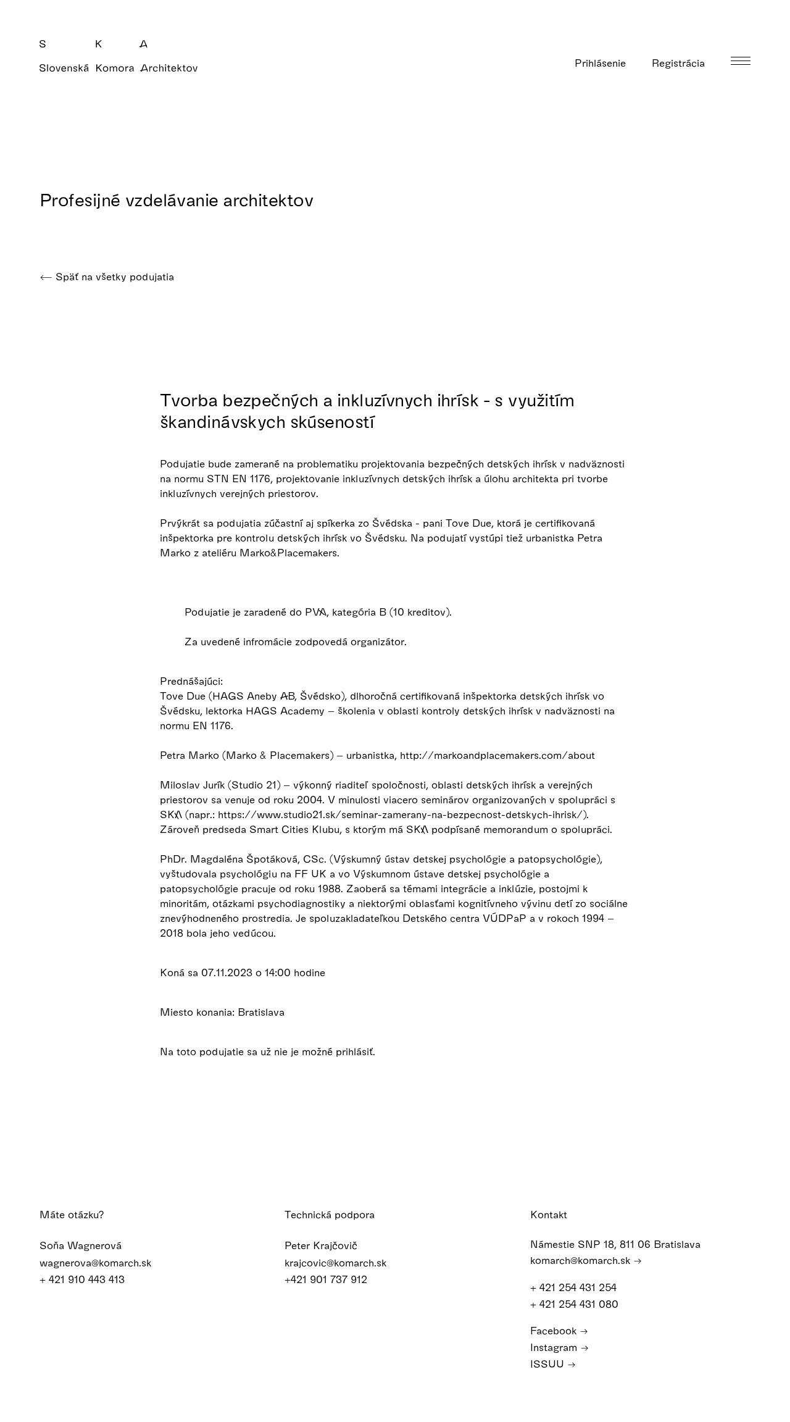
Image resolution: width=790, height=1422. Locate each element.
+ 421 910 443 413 (84, 1279)
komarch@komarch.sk (581, 1260)
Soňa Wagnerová (82, 1245)
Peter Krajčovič (322, 1245)
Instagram (555, 1347)
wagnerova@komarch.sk (97, 1262)
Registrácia (680, 63)
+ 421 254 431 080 (576, 1304)
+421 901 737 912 (327, 1279)
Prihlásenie (602, 63)
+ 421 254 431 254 (575, 1287)
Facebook (555, 1330)
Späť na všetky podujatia (113, 276)
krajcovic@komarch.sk (337, 1262)
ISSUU (548, 1364)
